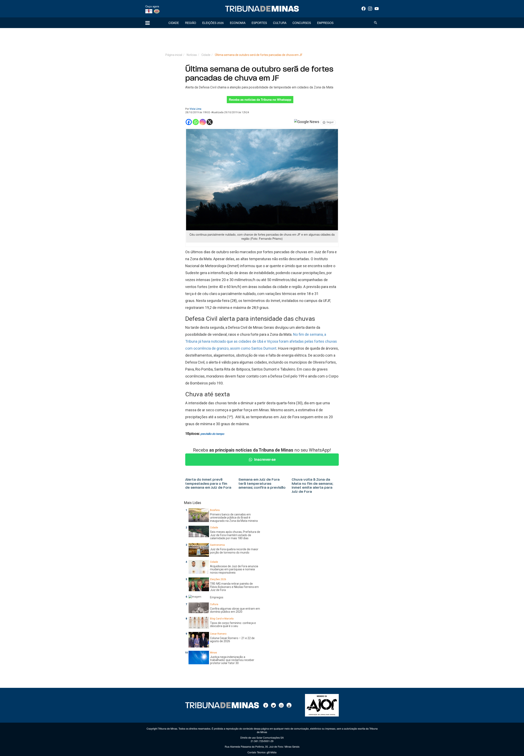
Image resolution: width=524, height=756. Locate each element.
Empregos (325, 23)
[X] (210, 122)
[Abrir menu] (147, 22)
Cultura (279, 23)
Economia (237, 23)
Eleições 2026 (213, 23)
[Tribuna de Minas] (262, 9)
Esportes (259, 23)
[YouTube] (377, 9)
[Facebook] (363, 9)
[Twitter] (273, 705)
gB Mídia (272, 752)
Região (190, 23)
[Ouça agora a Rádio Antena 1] (148, 11)
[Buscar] (376, 23)
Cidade (173, 23)
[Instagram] (370, 9)
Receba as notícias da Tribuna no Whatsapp (260, 99)
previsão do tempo (212, 434)
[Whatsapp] (196, 122)
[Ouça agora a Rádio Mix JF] (156, 11)
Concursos (301, 23)
